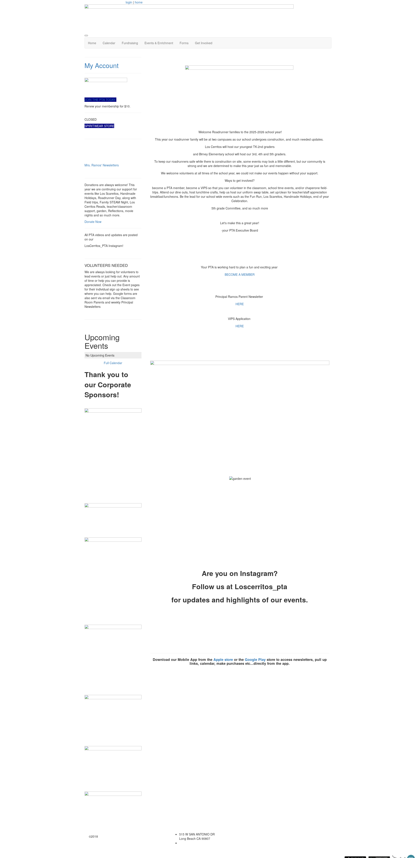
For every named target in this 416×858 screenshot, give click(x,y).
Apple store (223, 659)
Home (92, 43)
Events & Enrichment (159, 43)
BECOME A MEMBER (240, 274)
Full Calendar (113, 363)
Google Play (255, 659)
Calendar (109, 43)
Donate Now (92, 221)
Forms (184, 43)
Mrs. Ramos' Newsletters (101, 165)
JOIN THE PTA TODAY (100, 99)
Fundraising (130, 43)
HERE (240, 304)
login (129, 2)
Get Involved (203, 43)
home (139, 2)
